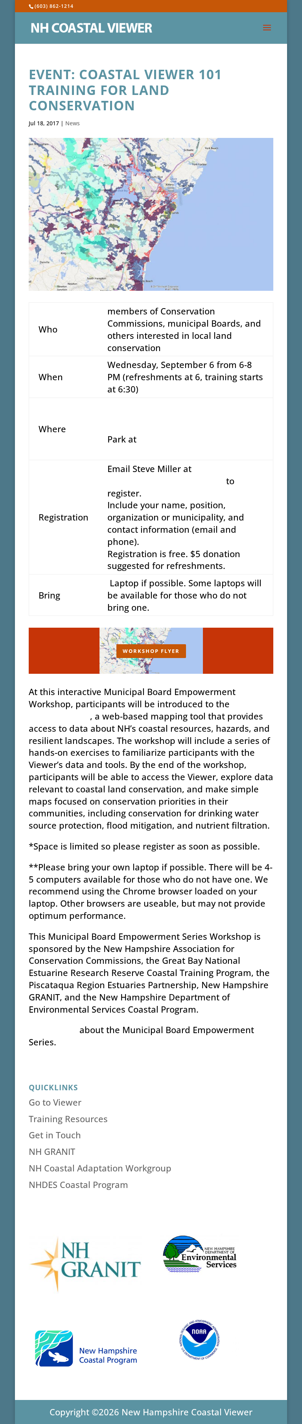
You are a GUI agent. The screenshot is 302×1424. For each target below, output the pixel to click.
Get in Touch (55, 1135)
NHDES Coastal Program (78, 1184)
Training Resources (68, 1119)
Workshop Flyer (151, 650)
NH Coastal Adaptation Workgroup (100, 1168)
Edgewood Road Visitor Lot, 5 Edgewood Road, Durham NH (183, 445)
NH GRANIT (52, 1151)
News (72, 123)
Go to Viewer (55, 1102)
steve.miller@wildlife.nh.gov (165, 481)
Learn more (53, 1029)
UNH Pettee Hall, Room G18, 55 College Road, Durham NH (172, 412)
